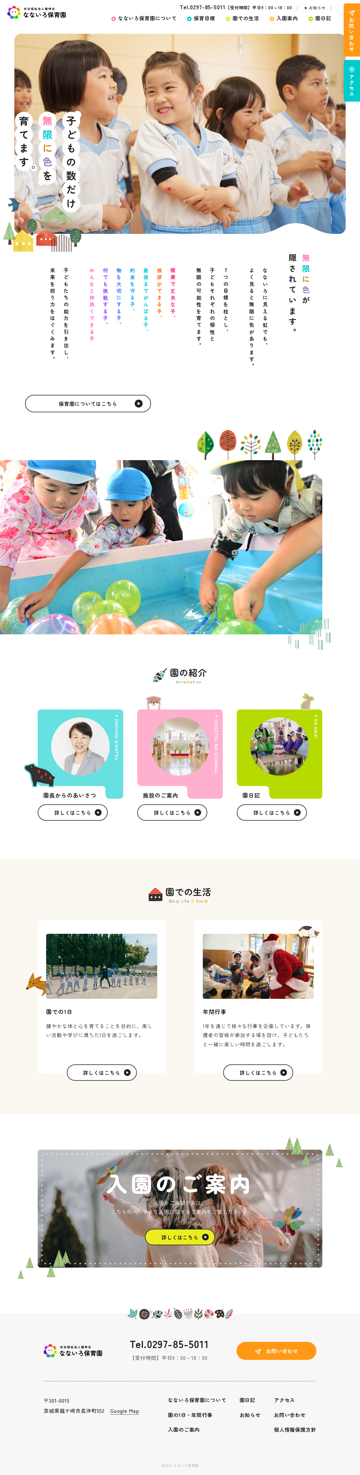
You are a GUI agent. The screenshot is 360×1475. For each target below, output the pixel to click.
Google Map (124, 1410)
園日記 (248, 1400)
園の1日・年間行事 (190, 1414)
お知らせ (317, 7)
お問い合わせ (290, 1414)
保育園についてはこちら (88, 403)
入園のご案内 (184, 1429)
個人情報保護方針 (295, 1429)
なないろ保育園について (197, 1400)
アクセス (284, 1400)
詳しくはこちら (72, 812)
